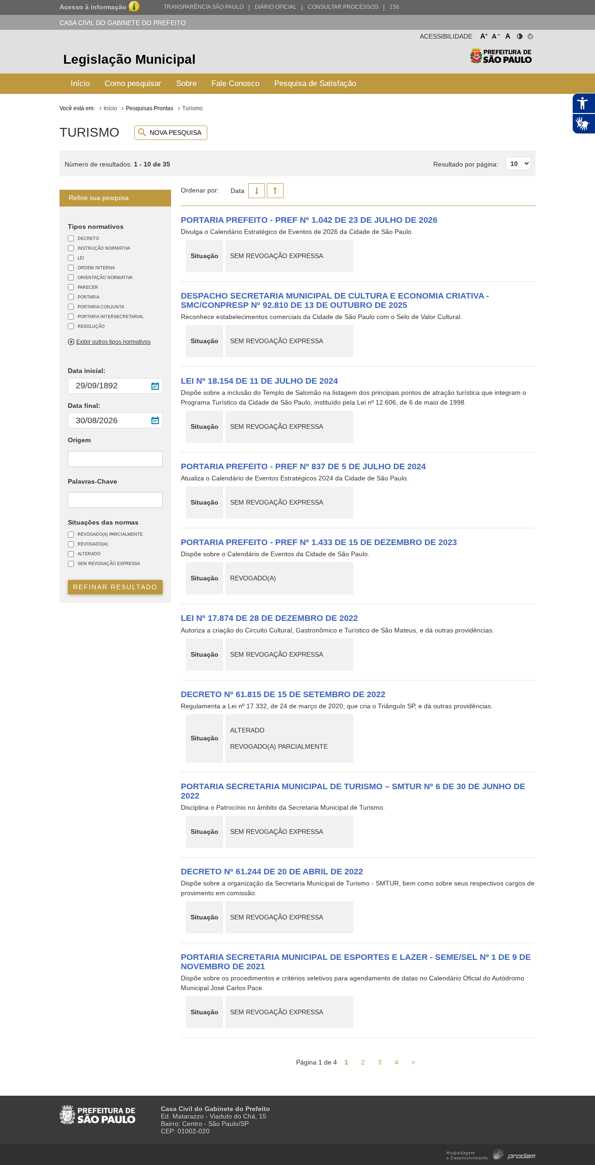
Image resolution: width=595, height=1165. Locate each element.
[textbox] (72, 459)
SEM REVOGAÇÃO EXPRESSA (109, 563)
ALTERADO (89, 553)
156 (394, 7)
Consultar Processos (343, 7)
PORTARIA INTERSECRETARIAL (111, 316)
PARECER (88, 287)
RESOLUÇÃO (91, 326)
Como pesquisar (133, 83)
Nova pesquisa (175, 132)
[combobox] (115, 458)
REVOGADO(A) (93, 543)
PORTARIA (88, 297)
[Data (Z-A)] (256, 190)
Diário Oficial (276, 7)
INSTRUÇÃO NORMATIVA (104, 248)
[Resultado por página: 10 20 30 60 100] (482, 154)
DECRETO (88, 238)
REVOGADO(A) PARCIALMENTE (110, 534)
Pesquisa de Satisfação (315, 83)
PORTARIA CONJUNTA (101, 306)
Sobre (186, 83)
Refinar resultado (115, 587)
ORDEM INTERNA (96, 267)
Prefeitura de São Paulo (501, 60)
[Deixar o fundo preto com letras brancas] (519, 34)
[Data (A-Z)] (275, 190)
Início (80, 83)
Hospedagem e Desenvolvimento (491, 1153)
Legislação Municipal (129, 59)
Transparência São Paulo (204, 7)
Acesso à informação (93, 7)
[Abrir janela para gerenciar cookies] (530, 34)
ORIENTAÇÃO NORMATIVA (105, 277)
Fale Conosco (235, 83)
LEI (81, 257)
